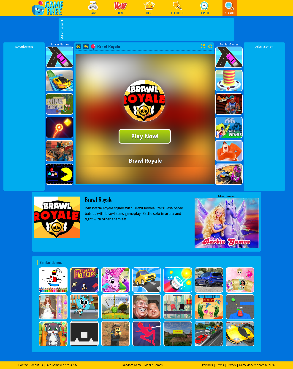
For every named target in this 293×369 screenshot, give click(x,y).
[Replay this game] (210, 46)
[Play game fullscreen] (203, 46)
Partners (207, 365)
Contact (23, 365)
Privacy (231, 365)
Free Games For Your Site (62, 365)
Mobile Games (153, 365)
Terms (220, 365)
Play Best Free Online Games (50, 8)
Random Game (131, 365)
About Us (37, 365)
